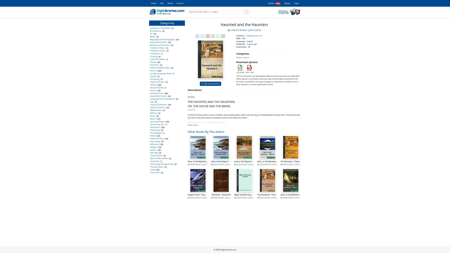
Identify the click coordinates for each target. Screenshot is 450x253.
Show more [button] (193, 125)
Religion (153, 147)
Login (296, 3)
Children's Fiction (157, 50)
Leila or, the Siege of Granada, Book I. (227, 161)
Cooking (153, 56)
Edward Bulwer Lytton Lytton (246, 30)
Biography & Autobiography (162, 39)
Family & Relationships (160, 67)
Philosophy (155, 130)
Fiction (153, 70)
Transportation (156, 167)
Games (153, 76)
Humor (153, 90)
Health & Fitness (157, 82)
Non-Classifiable (157, 121)
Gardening (154, 79)
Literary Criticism (157, 107)
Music (152, 116)
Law (152, 101)
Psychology (155, 141)
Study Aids (154, 161)
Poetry (153, 135)
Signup (287, 3)
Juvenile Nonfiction (158, 96)
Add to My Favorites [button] (212, 84)
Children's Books (157, 48)
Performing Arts (157, 124)
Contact (180, 3)
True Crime (155, 172)
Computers (155, 53)
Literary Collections (158, 104)
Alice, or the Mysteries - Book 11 (295, 194)
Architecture (155, 31)
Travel (152, 169)
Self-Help (154, 152)
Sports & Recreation (159, 158)
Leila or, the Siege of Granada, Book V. (250, 161)
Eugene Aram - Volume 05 (199, 194)
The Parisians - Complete (291, 161)
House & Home (156, 87)
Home (153, 3)
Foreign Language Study (161, 73)
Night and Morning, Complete (247, 194)
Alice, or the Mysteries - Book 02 (271, 161)
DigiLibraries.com (254, 35)
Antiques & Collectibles (160, 28)
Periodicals (155, 127)
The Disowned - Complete (268, 194)
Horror (246, 57)
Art (151, 33)
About (170, 3)
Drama (153, 62)
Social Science (156, 155)
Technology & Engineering (161, 164)
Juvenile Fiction (156, 93)
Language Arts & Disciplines (162, 99)
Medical (153, 113)
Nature (153, 118)
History (153, 85)
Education (154, 65)
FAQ (162, 3)
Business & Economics (160, 45)
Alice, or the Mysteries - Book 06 (202, 161)
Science (153, 150)
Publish (273, 3)
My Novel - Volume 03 (221, 194)
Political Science (157, 138)
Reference (154, 144)
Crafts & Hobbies (157, 59)
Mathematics (156, 110)
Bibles (152, 36)
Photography (156, 133)
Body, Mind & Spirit (158, 42)
